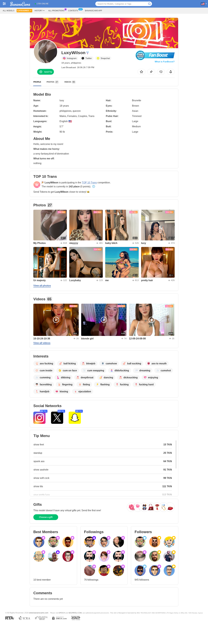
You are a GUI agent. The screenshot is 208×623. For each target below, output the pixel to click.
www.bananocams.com (38, 613)
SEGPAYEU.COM (75, 613)
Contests (73, 11)
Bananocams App (93, 11)
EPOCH (62, 613)
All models (8, 11)
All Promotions (56, 11)
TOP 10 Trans (89, 182)
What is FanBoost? (165, 61)
